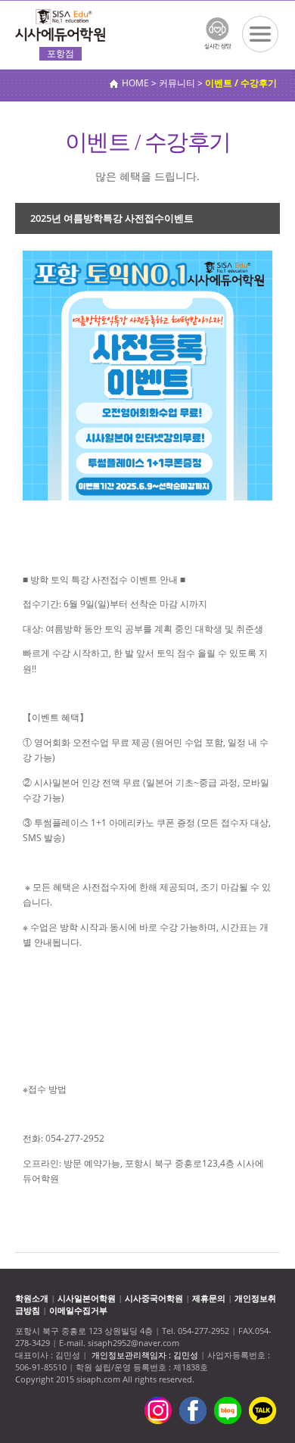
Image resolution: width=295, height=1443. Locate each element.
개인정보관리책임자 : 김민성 (145, 1354)
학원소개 (31, 1298)
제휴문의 (208, 1298)
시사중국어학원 (154, 1298)
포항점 (60, 53)
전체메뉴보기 (260, 34)
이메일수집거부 (78, 1310)
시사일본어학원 (86, 1298)
